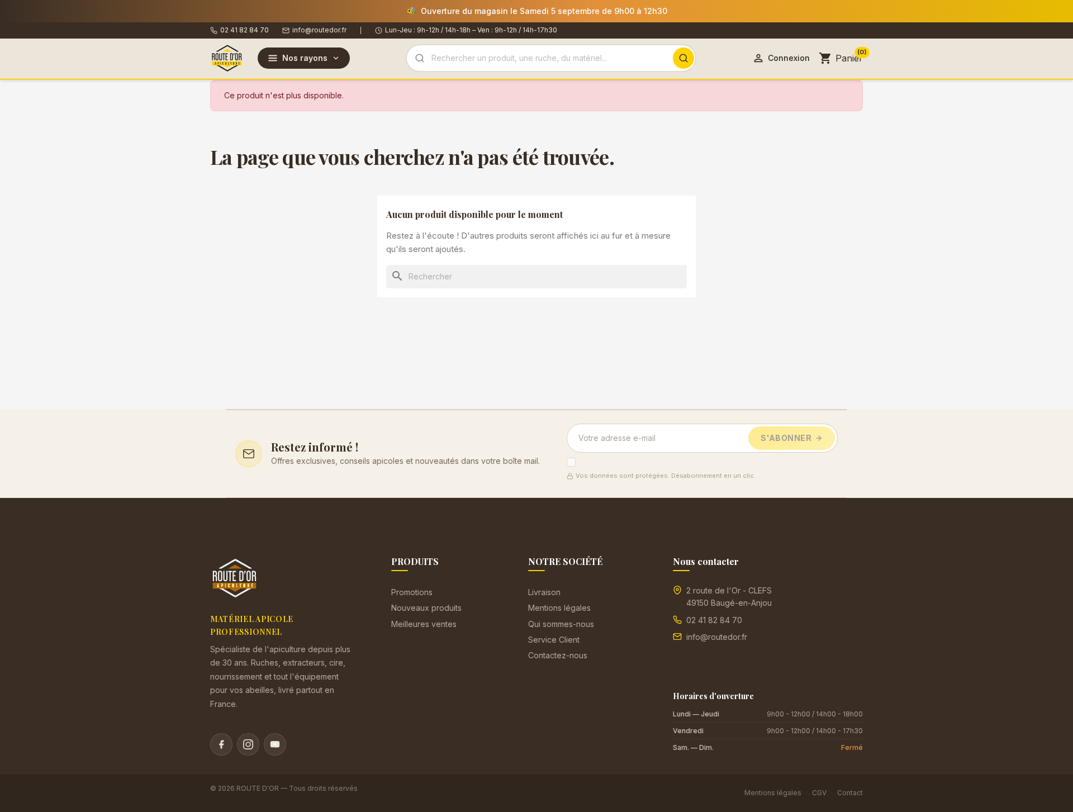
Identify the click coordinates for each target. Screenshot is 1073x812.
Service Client (554, 639)
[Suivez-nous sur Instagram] (248, 744)
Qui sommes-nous (561, 624)
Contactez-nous (557, 655)
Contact (850, 793)
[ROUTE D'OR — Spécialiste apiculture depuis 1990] (227, 58)
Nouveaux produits (426, 607)
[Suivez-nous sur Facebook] (221, 744)
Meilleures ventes (424, 624)
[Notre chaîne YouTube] (275, 744)
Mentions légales (559, 607)
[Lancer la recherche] (683, 58)
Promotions (412, 592)
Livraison (544, 592)
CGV (819, 793)
